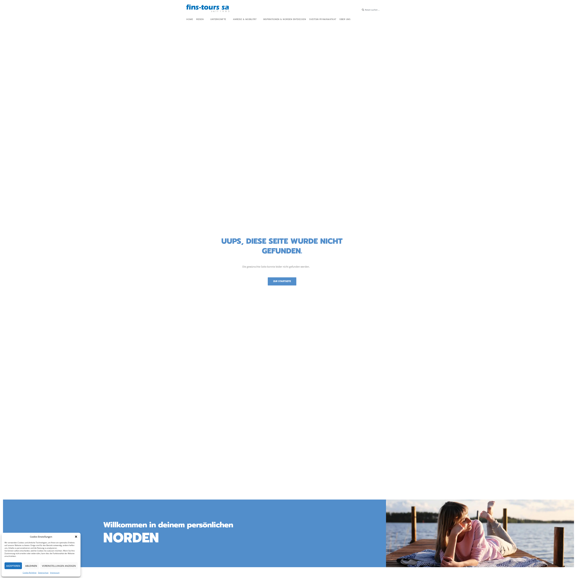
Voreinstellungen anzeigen (59, 565)
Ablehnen (31, 565)
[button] (76, 536)
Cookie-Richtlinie (30, 572)
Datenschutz (43, 572)
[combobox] (374, 10)
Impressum (55, 572)
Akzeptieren (13, 565)
